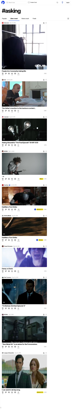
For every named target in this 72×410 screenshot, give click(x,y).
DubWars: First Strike (9, 207)
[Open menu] (0, 408)
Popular (4, 18)
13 (45, 392)
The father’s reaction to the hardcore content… (19, 108)
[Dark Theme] (57, 2)
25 (45, 73)
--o (3, 176)
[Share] (44, 23)
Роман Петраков (8, 246)
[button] (68, 18)
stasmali (6, 116)
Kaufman (6, 185)
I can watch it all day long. (11, 390)
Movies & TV (40, 209)
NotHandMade (7, 215)
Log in (67, 2)
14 (45, 145)
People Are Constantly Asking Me (14, 71)
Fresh (34, 18)
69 (45, 209)
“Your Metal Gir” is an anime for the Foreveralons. (19, 344)
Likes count (14, 18)
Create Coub (33, 2)
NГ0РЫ (6, 314)
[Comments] (9, 73)
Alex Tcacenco (7, 277)
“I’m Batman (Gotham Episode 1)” (13, 306)
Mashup (41, 239)
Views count (25, 18)
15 (45, 178)
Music (41, 178)
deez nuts (6, 22)
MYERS (6, 151)
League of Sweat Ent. (9, 352)
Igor (5, 79)
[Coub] (3, 2)
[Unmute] (4, 67)
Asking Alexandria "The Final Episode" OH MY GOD (20, 143)
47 (45, 346)
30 (45, 110)
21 (45, 308)
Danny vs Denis (7, 269)
